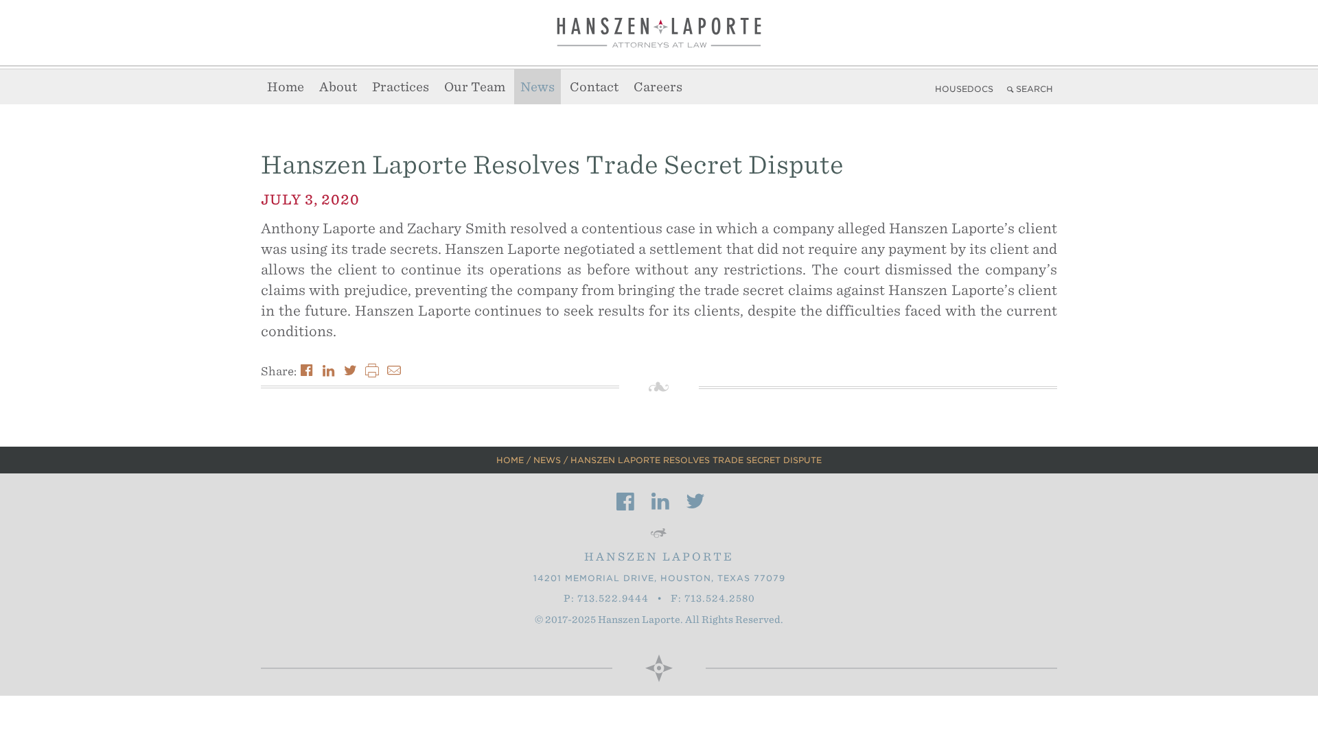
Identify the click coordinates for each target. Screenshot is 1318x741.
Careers (658, 87)
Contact (594, 87)
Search (1034, 89)
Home (285, 87)
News (537, 87)
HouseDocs (964, 89)
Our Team (474, 87)
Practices (400, 87)
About (338, 87)
